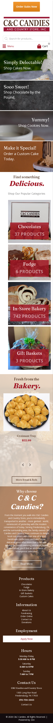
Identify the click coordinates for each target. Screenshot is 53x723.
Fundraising (26, 613)
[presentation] (23, 465)
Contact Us (26, 619)
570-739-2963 (26, 700)
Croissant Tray (26, 436)
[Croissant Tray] (26, 412)
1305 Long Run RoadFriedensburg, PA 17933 (26, 694)
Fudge (26, 587)
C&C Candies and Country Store (26, 688)
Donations (26, 622)
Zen (33, 719)
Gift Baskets (26, 593)
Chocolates (26, 584)
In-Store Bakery (26, 590)
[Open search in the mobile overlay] (26, 39)
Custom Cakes (26, 596)
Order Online (26, 616)
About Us (26, 610)
